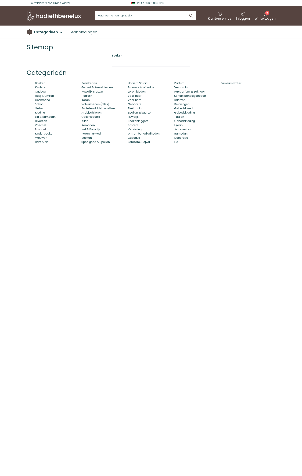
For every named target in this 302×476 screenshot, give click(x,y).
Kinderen (41, 87)
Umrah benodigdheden (144, 134)
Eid (176, 142)
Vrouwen (41, 138)
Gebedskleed (183, 108)
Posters (133, 125)
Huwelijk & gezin (92, 92)
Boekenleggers (138, 121)
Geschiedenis (90, 117)
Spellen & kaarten (140, 113)
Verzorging (181, 87)
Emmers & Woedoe (141, 87)
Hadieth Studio (138, 83)
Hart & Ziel (42, 142)
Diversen (41, 121)
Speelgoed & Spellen (95, 142)
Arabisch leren (91, 113)
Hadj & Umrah (44, 96)
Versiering (135, 129)
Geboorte (134, 104)
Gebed (39, 108)
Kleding (40, 113)
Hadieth (86, 96)
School (39, 104)
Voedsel (40, 125)
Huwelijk (133, 117)
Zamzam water (231, 83)
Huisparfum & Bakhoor (189, 92)
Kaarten (179, 100)
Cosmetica (42, 100)
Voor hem (134, 100)
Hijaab (178, 125)
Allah (84, 121)
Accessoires (182, 129)
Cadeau (40, 92)
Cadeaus (134, 138)
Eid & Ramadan (45, 117)
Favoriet (40, 129)
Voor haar (135, 96)
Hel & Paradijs (90, 129)
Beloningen (181, 104)
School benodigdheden (190, 96)
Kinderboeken (44, 134)
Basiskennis (89, 83)
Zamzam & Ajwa (139, 142)
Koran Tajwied (91, 134)
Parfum (179, 83)
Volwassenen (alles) (95, 104)
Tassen (179, 117)
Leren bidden (137, 92)
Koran (85, 100)
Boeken (40, 83)
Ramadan (88, 125)
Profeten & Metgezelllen (98, 108)
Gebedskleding (184, 113)
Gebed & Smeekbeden (97, 87)
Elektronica (135, 108)
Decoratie (181, 138)
